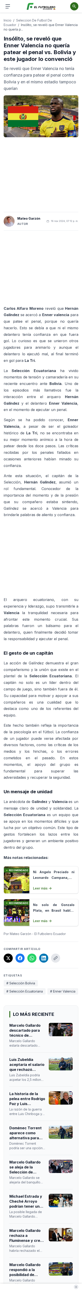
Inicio (7, 20)
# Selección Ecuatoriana (24, 991)
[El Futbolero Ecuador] (41, 6)
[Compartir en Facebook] (20, 958)
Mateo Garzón (28, 218)
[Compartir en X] (8, 958)
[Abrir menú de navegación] (8, 6)
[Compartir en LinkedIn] (43, 958)
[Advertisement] (41, 174)
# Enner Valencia (62, 991)
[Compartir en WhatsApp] (31, 958)
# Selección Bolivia (20, 983)
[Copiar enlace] (55, 958)
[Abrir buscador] (74, 6)
